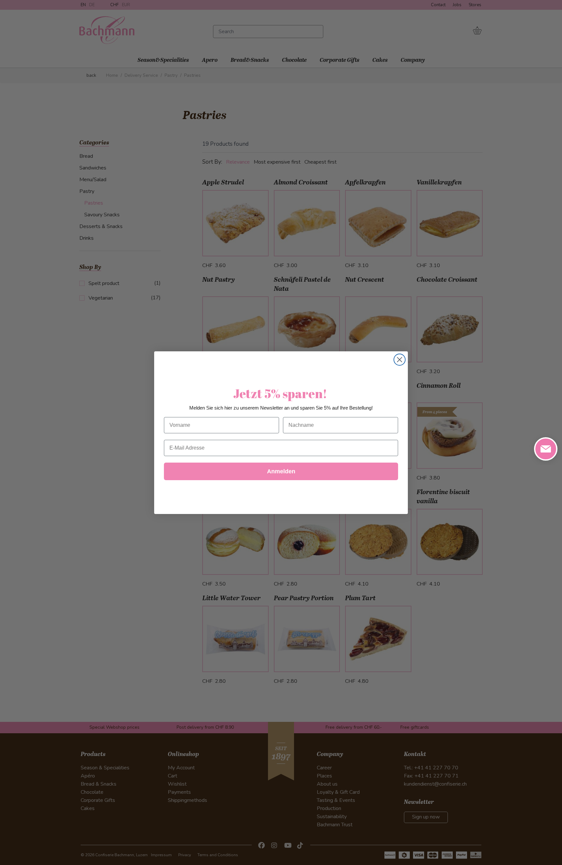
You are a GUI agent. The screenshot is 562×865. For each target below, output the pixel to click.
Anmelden (281, 471)
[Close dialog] (399, 359)
